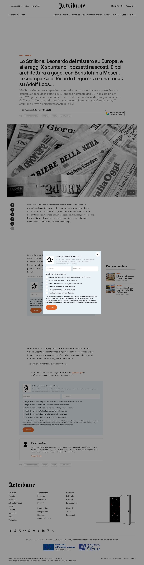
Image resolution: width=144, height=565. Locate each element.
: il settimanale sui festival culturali (61, 293)
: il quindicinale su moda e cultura (61, 287)
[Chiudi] (97, 254)
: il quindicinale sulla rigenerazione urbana (65, 284)
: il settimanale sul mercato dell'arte (62, 280)
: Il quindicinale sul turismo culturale (61, 290)
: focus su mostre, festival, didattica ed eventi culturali (69, 277)
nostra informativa (76, 298)
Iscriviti (51, 307)
